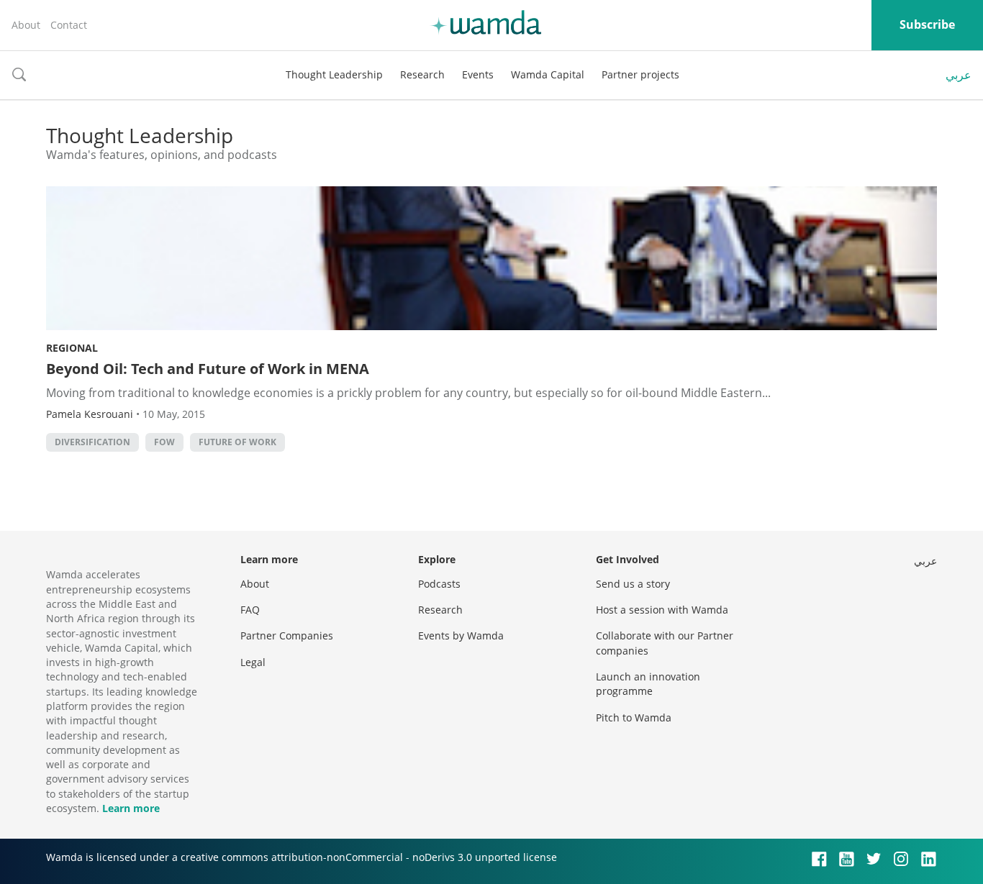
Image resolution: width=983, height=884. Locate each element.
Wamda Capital (547, 74)
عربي (958, 75)
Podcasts (439, 584)
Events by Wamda (461, 635)
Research (422, 74)
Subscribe (927, 24)
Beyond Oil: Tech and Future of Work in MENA (207, 368)
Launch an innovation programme (648, 684)
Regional (72, 348)
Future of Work (237, 442)
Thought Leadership (334, 74)
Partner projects (640, 74)
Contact (68, 25)
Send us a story (633, 584)
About (26, 25)
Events (478, 74)
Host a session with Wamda (662, 609)
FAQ (250, 609)
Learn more (131, 808)
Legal (253, 662)
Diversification (92, 442)
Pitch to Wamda (633, 717)
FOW (164, 442)
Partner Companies (286, 635)
